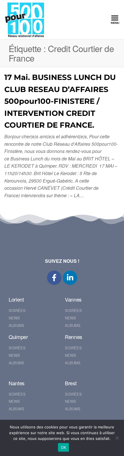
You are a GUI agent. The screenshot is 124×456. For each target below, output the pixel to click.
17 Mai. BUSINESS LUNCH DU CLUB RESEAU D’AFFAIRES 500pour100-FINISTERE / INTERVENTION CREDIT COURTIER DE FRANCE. (60, 101)
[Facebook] (54, 278)
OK (63, 447)
